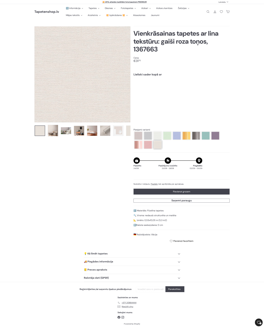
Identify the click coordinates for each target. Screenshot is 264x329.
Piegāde (154, 184)
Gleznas (109, 8)
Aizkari (145, 8)
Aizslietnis (93, 15)
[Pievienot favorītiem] (226, 83)
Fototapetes (127, 8)
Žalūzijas (182, 8)
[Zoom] (82, 74)
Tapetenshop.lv (46, 12)
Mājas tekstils (73, 15)
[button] (138, 136)
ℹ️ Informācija (73, 8)
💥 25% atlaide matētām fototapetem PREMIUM (124, 2)
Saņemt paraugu (181, 200)
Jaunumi (155, 15)
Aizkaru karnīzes (164, 8)
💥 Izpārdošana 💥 (116, 15)
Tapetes (93, 8)
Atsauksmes (139, 15)
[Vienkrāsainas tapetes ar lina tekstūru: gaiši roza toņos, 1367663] (182, 87)
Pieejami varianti (142, 129)
